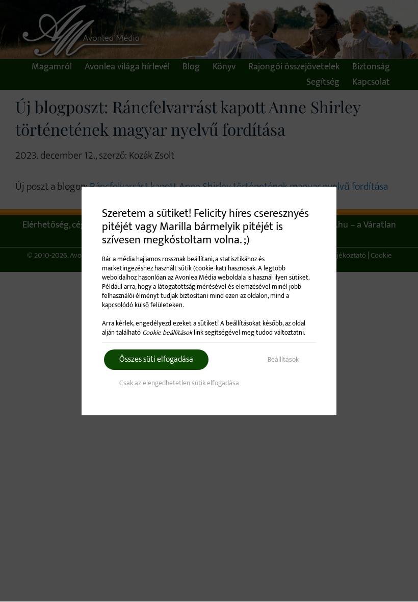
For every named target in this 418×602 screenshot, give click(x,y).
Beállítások (283, 359)
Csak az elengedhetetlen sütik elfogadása (179, 383)
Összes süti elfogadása (156, 359)
